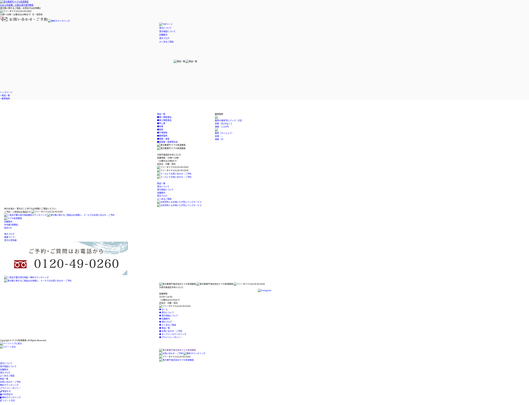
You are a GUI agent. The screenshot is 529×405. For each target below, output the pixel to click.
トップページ (6, 92)
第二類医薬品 (164, 117)
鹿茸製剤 (162, 135)
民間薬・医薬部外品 (167, 141)
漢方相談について (167, 31)
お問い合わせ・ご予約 (170, 331)
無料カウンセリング (9, 384)
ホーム (163, 309)
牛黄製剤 (162, 132)
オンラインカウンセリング (172, 334)
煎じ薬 (161, 123)
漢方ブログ (164, 38)
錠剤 (160, 129)
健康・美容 (163, 138)
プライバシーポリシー (170, 337)
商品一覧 (164, 327)
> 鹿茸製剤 (5, 98)
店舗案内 (163, 34)
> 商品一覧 (5, 95)
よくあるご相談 (166, 41)
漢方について (165, 27)
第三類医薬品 (164, 120)
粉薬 (160, 126)
